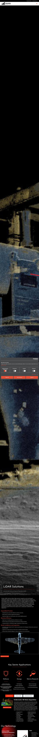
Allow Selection (19, 377)
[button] (37, 3)
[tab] (9, 696)
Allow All (31, 377)
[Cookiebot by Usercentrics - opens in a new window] (34, 359)
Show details (34, 374)
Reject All (7, 377)
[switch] (14, 371)
